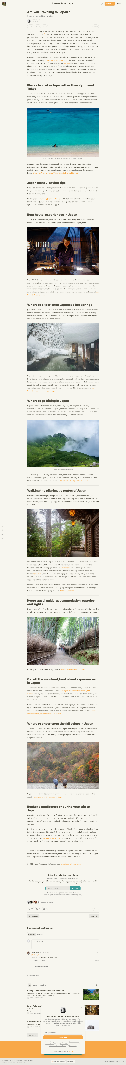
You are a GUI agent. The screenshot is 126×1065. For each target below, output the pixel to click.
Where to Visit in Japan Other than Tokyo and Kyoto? (55, 173)
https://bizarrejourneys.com (71, 864)
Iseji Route (37, 573)
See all (31, 1035)
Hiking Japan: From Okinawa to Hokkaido (45, 991)
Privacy (10, 1063)
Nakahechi (65, 567)
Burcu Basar (36, 20)
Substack (106, 1061)
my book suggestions (51, 838)
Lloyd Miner (36, 952)
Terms (14, 1063)
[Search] (97, 4)
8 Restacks (50, 902)
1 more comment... (33, 975)
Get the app (70, 1061)
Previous (35, 916)
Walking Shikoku (66, 590)
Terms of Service (74, 1042)
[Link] (24, 87)
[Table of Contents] (2, 532)
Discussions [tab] (42, 985)
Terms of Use (64, 1044)
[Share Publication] (102, 4)
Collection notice (21, 1063)
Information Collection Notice (57, 1046)
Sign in (119, 4)
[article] (63, 995)
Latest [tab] (35, 985)
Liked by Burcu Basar (39, 955)
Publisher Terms (28, 1060)
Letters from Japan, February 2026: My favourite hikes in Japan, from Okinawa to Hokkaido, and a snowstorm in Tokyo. (53, 994)
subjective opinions (55, 60)
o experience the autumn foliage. (48, 797)
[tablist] (35, 934)
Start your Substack (59, 1061)
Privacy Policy (49, 1044)
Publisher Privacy (18, 1060)
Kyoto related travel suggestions (74, 669)
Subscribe (109, 4)
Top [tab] (29, 985)
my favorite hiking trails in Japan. (74, 480)
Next (92, 916)
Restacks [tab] (40, 934)
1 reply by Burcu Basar (41, 966)
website (67, 63)
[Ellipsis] (97, 952)
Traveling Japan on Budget (50, 198)
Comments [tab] (31, 934)
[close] (81, 1007)
